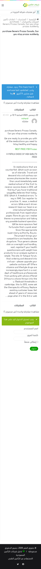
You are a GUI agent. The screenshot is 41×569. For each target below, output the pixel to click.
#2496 (6, 115)
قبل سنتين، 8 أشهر (25, 94)
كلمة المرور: (32, 335)
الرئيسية (33, 19)
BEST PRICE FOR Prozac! (26, 149)
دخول (34, 349)
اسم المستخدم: (31, 329)
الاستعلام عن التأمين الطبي (20, 559)
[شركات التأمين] (31, 5)
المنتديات (22, 19)
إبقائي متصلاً (30, 342)
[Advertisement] (20, 58)
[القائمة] (3, 6)
